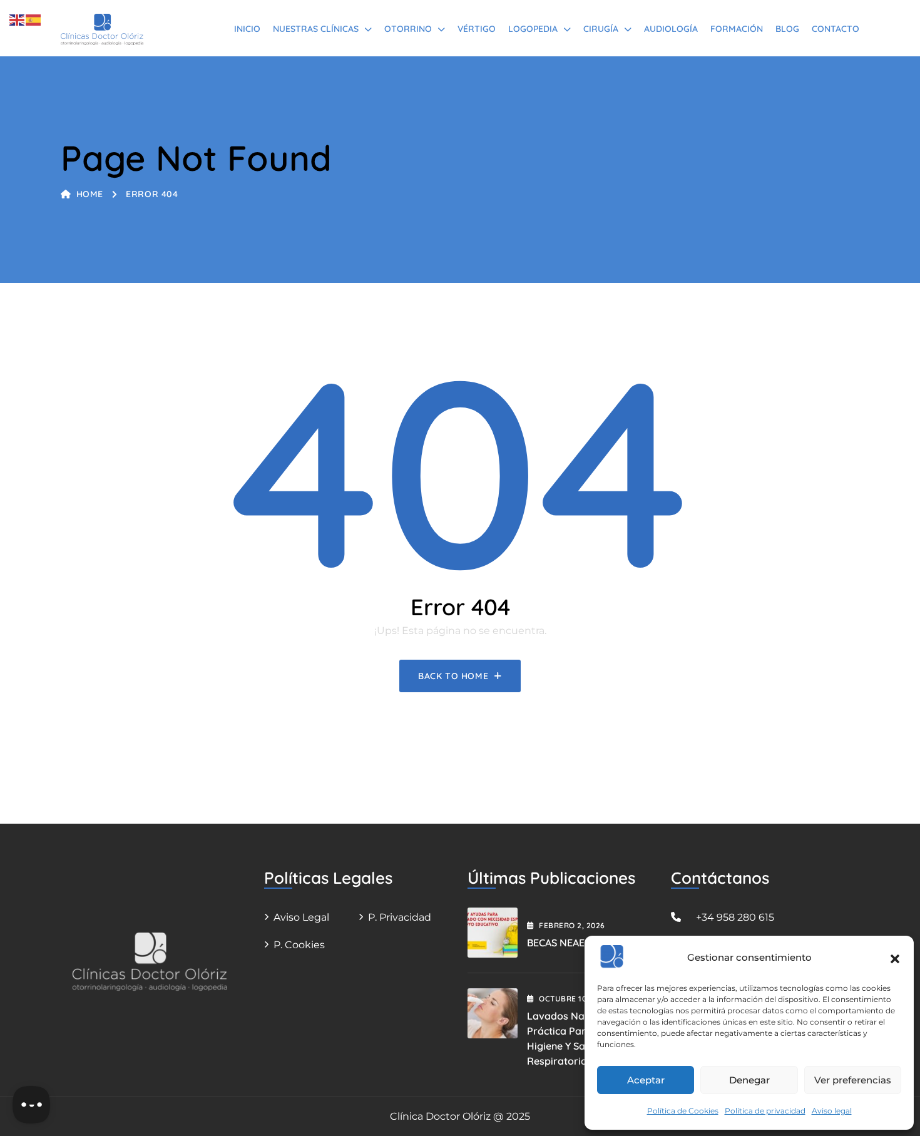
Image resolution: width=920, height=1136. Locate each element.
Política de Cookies (682, 1110)
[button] (895, 957)
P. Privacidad (399, 917)
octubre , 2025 (574, 998)
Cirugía (600, 28)
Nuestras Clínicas (316, 28)
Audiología (671, 28)
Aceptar (646, 1080)
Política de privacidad (765, 1110)
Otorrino (408, 28)
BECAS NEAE (556, 942)
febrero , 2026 (572, 925)
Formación (736, 28)
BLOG (787, 28)
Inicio (247, 28)
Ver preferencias (852, 1080)
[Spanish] (34, 19)
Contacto (835, 28)
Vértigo (476, 28)
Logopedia (533, 28)
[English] (17, 19)
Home (89, 194)
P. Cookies (299, 945)
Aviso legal (832, 1110)
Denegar (749, 1080)
